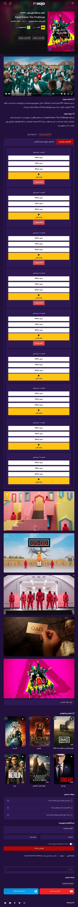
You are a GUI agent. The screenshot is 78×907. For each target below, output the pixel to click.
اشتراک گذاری (31, 135)
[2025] (64, 769)
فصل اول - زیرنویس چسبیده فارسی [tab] (44, 142)
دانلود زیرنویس (39, 182)
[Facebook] (14, 903)
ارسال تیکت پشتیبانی (67, 884)
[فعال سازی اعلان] (50, 49)
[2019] (15, 731)
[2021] (64, 731)
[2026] (40, 769)
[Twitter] (19, 903)
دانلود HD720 (39, 163)
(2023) (23, 13)
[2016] (40, 731)
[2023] (15, 769)
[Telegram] (5, 903)
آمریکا (18, 21)
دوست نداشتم (23, 38)
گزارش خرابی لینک (44, 135)
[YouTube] (10, 903)
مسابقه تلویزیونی (33, 21)
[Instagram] (24, 903)
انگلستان (13, 21)
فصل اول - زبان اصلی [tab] (65, 142)
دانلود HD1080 (39, 169)
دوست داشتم (37, 38)
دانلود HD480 (39, 158)
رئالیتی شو (42, 21)
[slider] (27, 94)
